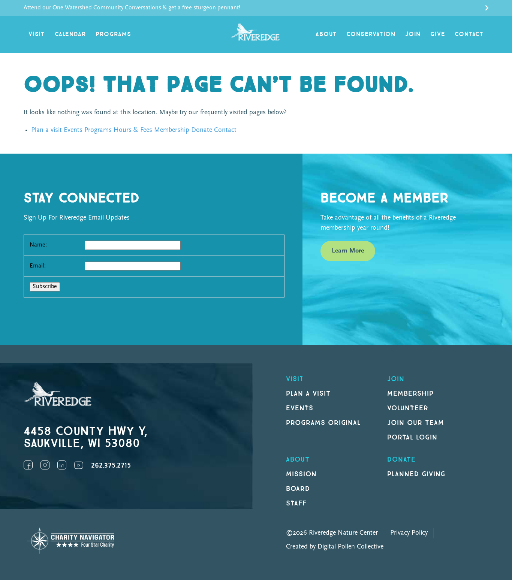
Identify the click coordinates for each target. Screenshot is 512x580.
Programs (113, 34)
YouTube (78, 464)
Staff (296, 503)
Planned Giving (416, 474)
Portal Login (412, 437)
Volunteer (407, 408)
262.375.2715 (111, 465)
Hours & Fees (133, 130)
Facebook (28, 464)
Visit (36, 34)
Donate (201, 130)
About (326, 34)
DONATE (401, 459)
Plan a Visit (308, 393)
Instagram (44, 464)
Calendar (70, 34)
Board (298, 488)
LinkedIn (61, 464)
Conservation (370, 34)
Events (73, 130)
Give (437, 34)
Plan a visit (46, 130)
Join (413, 34)
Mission (301, 474)
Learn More (348, 251)
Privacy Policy (409, 533)
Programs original (323, 423)
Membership (171, 130)
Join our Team (415, 423)
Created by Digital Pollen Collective (334, 547)
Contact (469, 34)
